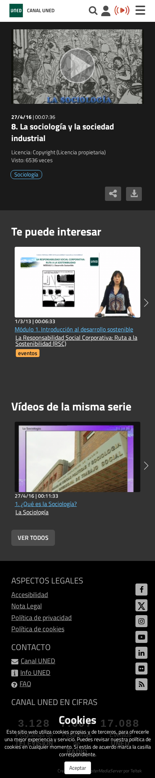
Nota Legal (26, 606)
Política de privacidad (41, 617)
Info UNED (35, 672)
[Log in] (105, 12)
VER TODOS (33, 537)
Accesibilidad (29, 595)
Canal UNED (38, 661)
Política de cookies (37, 629)
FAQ (25, 684)
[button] (146, 303)
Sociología (26, 174)
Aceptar (77, 768)
